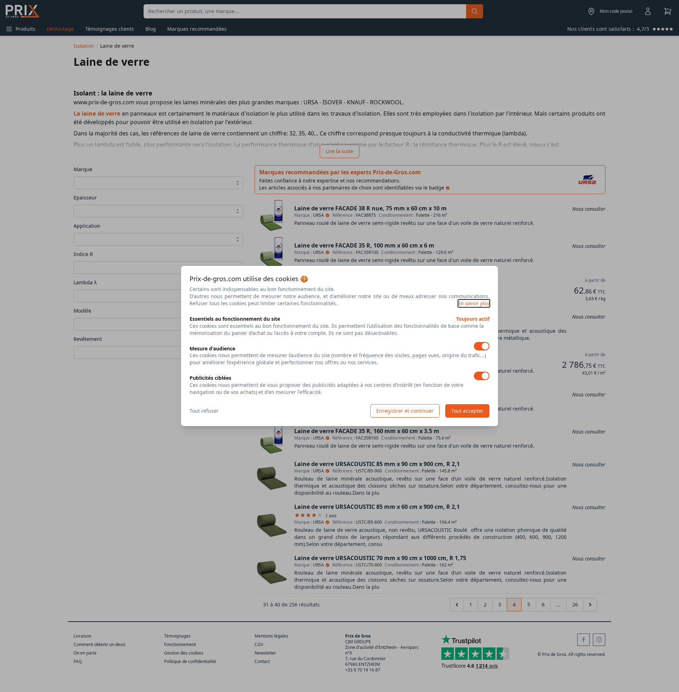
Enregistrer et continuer (405, 410)
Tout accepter (467, 410)
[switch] (481, 346)
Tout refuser (204, 410)
